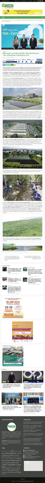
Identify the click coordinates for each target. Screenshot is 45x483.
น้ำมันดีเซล (9, 457)
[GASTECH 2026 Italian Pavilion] (22, 246)
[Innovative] (12, 297)
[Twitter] (6, 65)
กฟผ (3, 453)
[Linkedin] (12, 65)
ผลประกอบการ (7, 458)
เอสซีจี (9, 472)
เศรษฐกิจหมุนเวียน (5, 472)
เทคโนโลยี (16, 470)
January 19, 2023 (6, 57)
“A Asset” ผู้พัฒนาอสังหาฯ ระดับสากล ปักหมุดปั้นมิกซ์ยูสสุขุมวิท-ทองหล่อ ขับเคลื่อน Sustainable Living (14, 270)
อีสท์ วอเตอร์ (11, 470)
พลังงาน (19, 458)
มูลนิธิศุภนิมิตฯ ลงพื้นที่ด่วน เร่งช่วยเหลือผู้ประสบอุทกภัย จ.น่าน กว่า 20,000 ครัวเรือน (14, 280)
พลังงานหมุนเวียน (6, 462)
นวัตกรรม (4, 457)
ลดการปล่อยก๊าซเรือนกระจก (22, 251)
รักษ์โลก (14, 467)
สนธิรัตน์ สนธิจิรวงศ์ (16, 469)
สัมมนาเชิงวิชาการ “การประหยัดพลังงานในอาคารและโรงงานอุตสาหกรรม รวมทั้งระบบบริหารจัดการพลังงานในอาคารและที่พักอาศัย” (35, 272)
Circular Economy (5, 451)
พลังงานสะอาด (16, 460)
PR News (4, 51)
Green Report (30, 277)
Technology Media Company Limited (26, 481)
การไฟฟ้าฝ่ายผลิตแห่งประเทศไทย (11, 454)
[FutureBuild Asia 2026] (12, 346)
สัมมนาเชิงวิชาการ (4, 470)
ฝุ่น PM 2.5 (14, 458)
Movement (9, 277)
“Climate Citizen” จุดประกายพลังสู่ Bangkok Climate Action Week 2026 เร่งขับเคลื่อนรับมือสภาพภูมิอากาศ (11, 407)
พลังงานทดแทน (6, 460)
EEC (8, 451)
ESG (10, 451)
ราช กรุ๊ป (17, 467)
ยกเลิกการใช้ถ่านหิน (13, 251)
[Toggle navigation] (3, 17)
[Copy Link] (14, 65)
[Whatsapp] (8, 65)
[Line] (10, 65)
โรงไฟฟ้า (18, 472)
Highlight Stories (31, 267)
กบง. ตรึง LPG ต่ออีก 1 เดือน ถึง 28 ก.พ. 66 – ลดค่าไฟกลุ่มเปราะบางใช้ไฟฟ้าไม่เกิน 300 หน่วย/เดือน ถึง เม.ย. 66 (32, 257)
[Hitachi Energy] (22, 10)
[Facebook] (4, 65)
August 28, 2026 (10, 273)
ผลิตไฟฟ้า (11, 458)
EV (13, 451)
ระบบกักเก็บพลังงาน (9, 467)
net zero (6, 251)
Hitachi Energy (16, 451)
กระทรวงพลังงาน (10, 453)
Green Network (11, 57)
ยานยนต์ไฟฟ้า (11, 465)
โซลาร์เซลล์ (13, 472)
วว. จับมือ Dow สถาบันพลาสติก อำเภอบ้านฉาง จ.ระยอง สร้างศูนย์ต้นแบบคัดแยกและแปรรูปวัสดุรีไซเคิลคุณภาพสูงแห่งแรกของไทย (12, 258)
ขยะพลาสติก (16, 455)
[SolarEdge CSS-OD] (22, 59)
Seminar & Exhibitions (32, 268)
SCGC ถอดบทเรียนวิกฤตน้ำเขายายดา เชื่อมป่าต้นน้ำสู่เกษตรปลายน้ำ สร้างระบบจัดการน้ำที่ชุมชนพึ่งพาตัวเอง (34, 280)
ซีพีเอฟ (9, 251)
